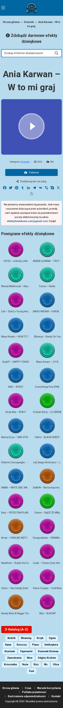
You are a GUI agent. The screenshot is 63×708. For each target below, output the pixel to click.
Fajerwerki (26, 651)
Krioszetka (10, 664)
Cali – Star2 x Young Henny (16, 311)
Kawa (8, 644)
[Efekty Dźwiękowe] (31, 8)
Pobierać (34, 172)
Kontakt (56, 696)
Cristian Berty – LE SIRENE (47, 412)
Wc (46, 664)
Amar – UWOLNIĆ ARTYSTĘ (16, 537)
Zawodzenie (14, 657)
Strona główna (11, 22)
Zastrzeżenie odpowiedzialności (27, 696)
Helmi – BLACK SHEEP (47, 437)
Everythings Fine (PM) (47, 386)
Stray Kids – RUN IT (15, 412)
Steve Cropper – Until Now (47, 588)
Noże (25, 664)
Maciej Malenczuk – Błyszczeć (18, 286)
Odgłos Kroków (47, 657)
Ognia (52, 638)
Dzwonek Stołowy (48, 651)
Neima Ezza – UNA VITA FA (16, 437)
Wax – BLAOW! (47, 613)
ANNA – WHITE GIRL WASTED (17, 487)
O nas (28, 688)
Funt (31, 671)
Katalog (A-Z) (18, 629)
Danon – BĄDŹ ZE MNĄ (47, 512)
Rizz (36, 664)
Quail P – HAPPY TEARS (15, 361)
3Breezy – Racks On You (47, 336)
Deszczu (22, 644)
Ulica (56, 664)
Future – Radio (47, 286)
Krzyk (40, 638)
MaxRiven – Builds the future (17, 563)
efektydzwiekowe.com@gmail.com (27, 221)
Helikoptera (51, 644)
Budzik (12, 638)
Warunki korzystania (49, 688)
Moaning (26, 638)
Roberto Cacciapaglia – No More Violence (24, 462)
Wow (29, 657)
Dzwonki (29, 22)
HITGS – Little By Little (16, 261)
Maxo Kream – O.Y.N (47, 361)
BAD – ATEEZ (15, 386)
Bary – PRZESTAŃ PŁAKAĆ (16, 512)
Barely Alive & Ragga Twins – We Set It (22, 613)
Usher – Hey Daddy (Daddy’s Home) (20, 588)
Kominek (10, 651)
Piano (35, 644)
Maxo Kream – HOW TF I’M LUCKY (19, 336)
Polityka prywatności (34, 692)
